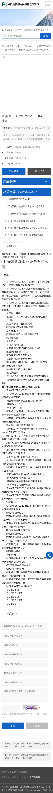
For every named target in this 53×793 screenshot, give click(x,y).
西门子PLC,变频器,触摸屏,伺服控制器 (31, 29)
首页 (17, 46)
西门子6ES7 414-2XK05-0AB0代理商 (25, 235)
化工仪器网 (35, 777)
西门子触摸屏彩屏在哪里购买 (22, 220)
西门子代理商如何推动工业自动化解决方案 (28, 213)
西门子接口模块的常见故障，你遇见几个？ (28, 206)
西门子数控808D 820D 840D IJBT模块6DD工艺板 (28, 228)
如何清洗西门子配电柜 (19, 199)
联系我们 (39, 171)
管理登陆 (47, 790)
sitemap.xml (36, 790)
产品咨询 (13, 171)
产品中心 (28, 46)
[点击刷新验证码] (30, 707)
